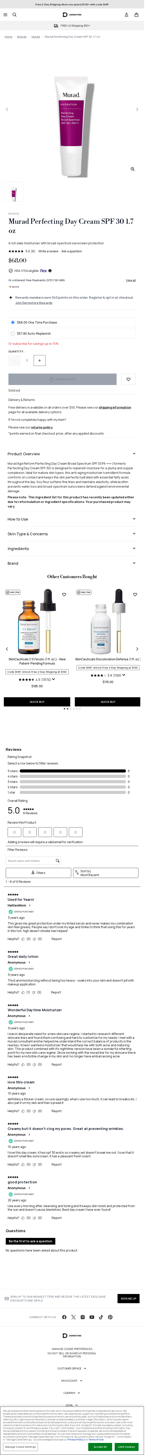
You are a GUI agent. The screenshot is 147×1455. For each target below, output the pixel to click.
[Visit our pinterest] (110, 1317)
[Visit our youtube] (91, 1317)
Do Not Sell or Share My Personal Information (72, 1355)
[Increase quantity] (40, 360)
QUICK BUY (37, 702)
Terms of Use (96, 1439)
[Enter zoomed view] (132, 169)
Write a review (48, 251)
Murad (36, 36)
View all (131, 280)
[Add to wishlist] (128, 379)
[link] (126, 15)
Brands (22, 36)
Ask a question (71, 251)
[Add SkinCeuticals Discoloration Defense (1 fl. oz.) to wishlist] (135, 594)
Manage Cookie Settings (20, 1446)
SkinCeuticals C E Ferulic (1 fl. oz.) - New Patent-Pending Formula (37, 661)
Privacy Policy (75, 1439)
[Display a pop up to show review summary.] (54, 679)
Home (8, 36)
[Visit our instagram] (82, 1317)
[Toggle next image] (137, 109)
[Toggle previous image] (7, 109)
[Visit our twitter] (73, 1317)
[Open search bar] (14, 15)
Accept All (100, 1446)
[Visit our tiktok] (101, 1317)
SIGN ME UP (128, 1298)
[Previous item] (7, 649)
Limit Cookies (126, 1446)
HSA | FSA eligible (27, 271)
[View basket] (136, 15)
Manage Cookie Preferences (72, 1348)
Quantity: (16, 351)
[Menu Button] (5, 15)
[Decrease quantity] (14, 360)
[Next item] (137, 649)
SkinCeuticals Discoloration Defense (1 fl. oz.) (108, 659)
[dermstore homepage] (72, 14)
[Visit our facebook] (64, 1317)
